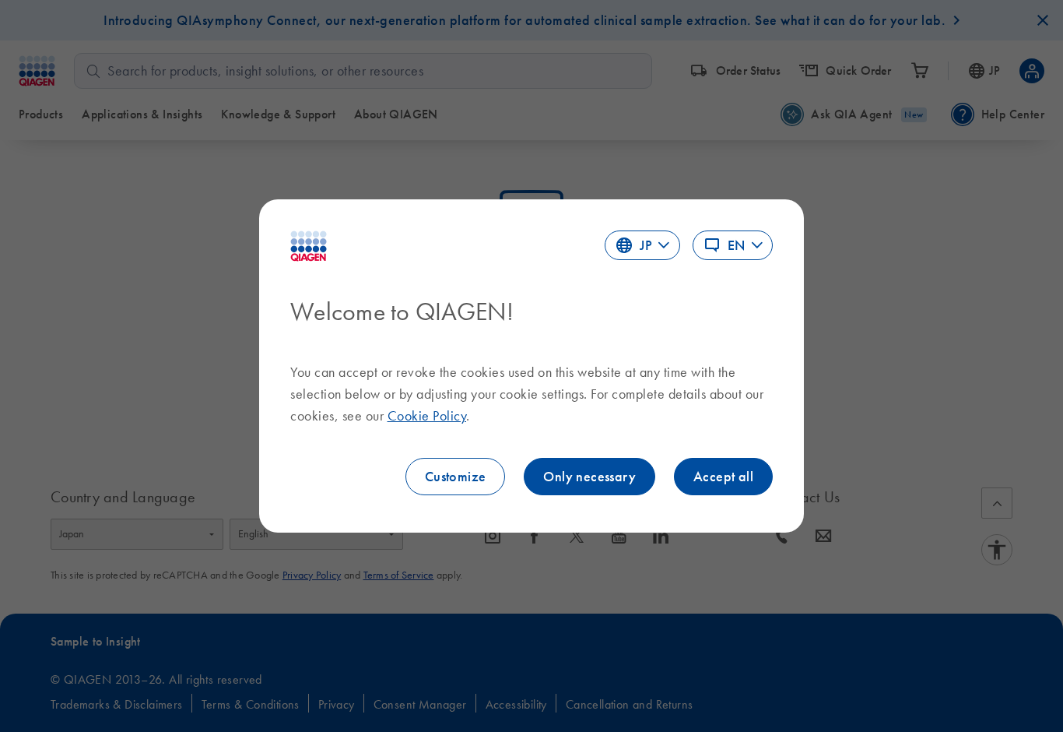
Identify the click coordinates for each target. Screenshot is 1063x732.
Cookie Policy (427, 415)
